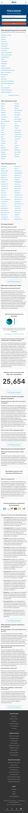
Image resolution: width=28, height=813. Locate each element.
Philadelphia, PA (18, 181)
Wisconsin (17, 154)
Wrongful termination (6, 92)
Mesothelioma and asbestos (8, 70)
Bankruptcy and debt (6, 35)
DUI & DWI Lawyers (14, 769)
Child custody (4, 44)
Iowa (2, 136)
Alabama (3, 103)
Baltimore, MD (4, 171)
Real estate (4, 79)
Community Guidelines (13, 802)
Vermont (17, 145)
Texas (16, 141)
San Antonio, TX (18, 199)
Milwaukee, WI (18, 171)
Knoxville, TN (4, 214)
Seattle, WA (17, 208)
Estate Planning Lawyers (14, 772)
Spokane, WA (18, 210)
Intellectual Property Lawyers (14, 779)
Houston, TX (4, 206)
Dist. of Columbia (5, 121)
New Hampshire (18, 110)
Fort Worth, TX (4, 201)
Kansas (3, 139)
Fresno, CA (3, 203)
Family (2, 59)
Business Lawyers (14, 765)
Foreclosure (4, 61)
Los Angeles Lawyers (14, 738)
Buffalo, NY (4, 177)
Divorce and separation (6, 52)
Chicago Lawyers (14, 740)
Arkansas (3, 110)
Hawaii (2, 128)
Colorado (3, 114)
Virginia (16, 147)
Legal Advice (14, 721)
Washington (17, 150)
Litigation (3, 65)
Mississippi (3, 156)
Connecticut (4, 117)
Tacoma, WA (17, 212)
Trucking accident (5, 87)
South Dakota (18, 136)
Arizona (3, 108)
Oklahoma (17, 125)
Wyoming (17, 156)
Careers (14, 791)
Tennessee (17, 139)
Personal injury (4, 74)
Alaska (2, 106)
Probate (3, 76)
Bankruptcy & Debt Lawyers (14, 762)
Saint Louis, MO (18, 197)
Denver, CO (4, 192)
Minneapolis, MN (18, 173)
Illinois (2, 132)
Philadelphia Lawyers (14, 747)
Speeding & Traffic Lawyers (14, 781)
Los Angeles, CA (5, 219)
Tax (2, 85)
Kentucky (3, 141)
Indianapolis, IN (4, 208)
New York (17, 117)
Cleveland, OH (4, 186)
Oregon (16, 128)
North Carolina (18, 119)
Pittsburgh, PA (18, 186)
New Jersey (17, 112)
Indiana (2, 134)
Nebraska (17, 106)
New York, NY (18, 177)
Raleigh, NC (17, 190)
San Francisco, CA (19, 203)
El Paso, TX (3, 197)
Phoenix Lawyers (14, 750)
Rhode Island (18, 132)
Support (14, 794)
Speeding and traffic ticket (7, 83)
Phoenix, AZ (17, 184)
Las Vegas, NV (4, 217)
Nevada (16, 108)
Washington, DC (18, 219)
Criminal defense (5, 48)
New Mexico (17, 114)
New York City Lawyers (14, 736)
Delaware (3, 119)
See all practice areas (13, 95)
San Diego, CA (18, 201)
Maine (2, 145)
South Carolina (18, 134)
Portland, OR (18, 188)
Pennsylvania (18, 130)
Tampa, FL (17, 214)
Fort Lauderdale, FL (5, 199)
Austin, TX (3, 168)
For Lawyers (14, 728)
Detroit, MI (3, 195)
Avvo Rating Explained (14, 796)
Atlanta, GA (4, 166)
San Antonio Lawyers (14, 752)
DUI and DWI (4, 50)
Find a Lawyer (14, 716)
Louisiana (3, 143)
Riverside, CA (18, 192)
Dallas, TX (3, 190)
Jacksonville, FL (4, 210)
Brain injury (3, 37)
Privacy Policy (13, 800)
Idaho (2, 130)
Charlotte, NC (4, 179)
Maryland (3, 147)
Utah (16, 143)
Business (3, 39)
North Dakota (18, 121)
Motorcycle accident (6, 72)
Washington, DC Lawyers (14, 745)
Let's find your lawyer (14, 281)
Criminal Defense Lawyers (14, 767)
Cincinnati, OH (4, 184)
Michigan (3, 152)
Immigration (4, 63)
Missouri (3, 158)
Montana (17, 103)
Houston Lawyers (14, 743)
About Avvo (14, 789)
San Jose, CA (18, 206)
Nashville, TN (18, 175)
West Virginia (18, 152)
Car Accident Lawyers (14, 774)
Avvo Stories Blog (14, 726)
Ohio (16, 123)
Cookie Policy (21, 800)
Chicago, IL (3, 181)
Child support (4, 46)
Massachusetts (4, 150)
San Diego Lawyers (14, 755)
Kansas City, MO (5, 212)
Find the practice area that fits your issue (14, 334)
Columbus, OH (4, 188)
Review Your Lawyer (14, 718)
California (3, 112)
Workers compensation (6, 90)
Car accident (4, 41)
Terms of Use (6, 800)
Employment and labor (6, 54)
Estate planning (5, 57)
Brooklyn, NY (4, 175)
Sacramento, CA (18, 195)
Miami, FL (17, 168)
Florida (2, 123)
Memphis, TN (18, 166)
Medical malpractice (6, 68)
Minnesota (3, 154)
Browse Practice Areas (14, 723)
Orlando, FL (17, 179)
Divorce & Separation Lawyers (14, 776)
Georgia (3, 125)
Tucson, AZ (17, 217)
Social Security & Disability (7, 81)
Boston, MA (4, 173)
